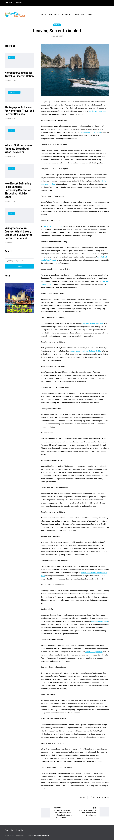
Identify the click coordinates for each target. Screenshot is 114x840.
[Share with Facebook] (91, 797)
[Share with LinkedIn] (99, 797)
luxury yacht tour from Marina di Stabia (86, 351)
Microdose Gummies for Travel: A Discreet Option (19, 74)
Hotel (57, 14)
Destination (46, 14)
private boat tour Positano (52, 226)
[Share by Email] (108, 797)
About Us (18, 3)
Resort (11, 168)
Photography (14, 92)
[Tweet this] (94, 797)
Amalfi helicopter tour (93, 652)
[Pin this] (102, 797)
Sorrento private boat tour (92, 323)
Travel (90, 14)
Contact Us (8, 3)
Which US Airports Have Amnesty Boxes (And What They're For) (18, 149)
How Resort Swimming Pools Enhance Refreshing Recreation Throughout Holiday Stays (18, 190)
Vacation (66, 14)
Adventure (78, 14)
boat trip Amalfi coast (99, 621)
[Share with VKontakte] (105, 797)
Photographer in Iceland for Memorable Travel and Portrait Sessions (19, 111)
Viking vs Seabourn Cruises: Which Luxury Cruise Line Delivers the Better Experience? (18, 233)
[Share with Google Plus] (96, 797)
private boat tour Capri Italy (90, 132)
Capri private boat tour (97, 111)
